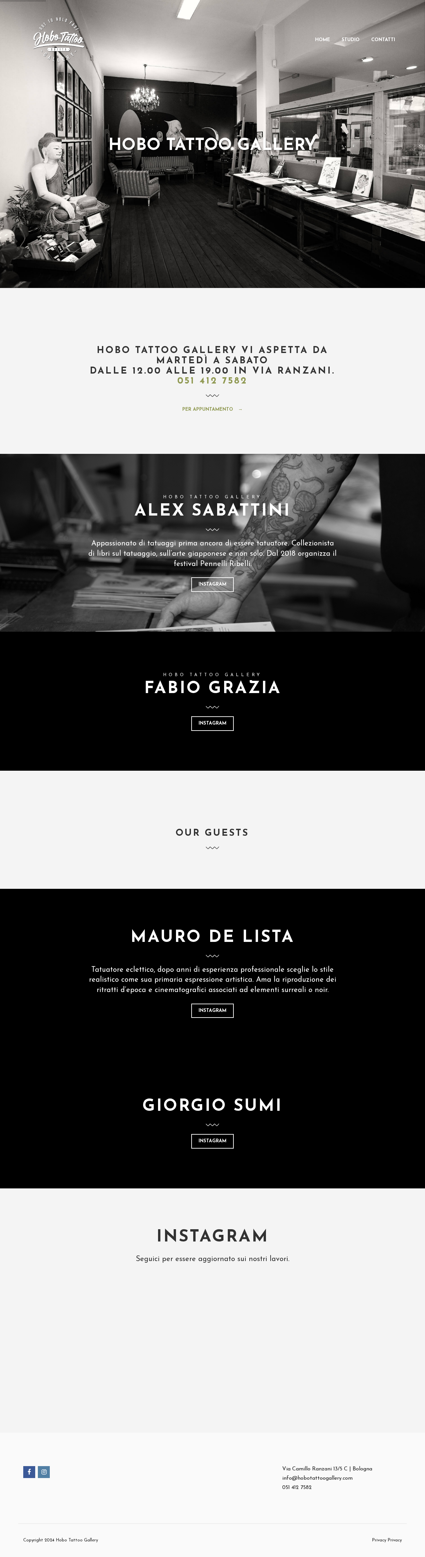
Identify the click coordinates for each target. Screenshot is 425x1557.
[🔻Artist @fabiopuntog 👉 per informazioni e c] (265, 1335)
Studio (351, 39)
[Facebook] (29, 1472)
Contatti (383, 39)
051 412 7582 (212, 381)
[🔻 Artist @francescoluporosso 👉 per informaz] (54, 1335)
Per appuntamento (208, 409)
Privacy (394, 1540)
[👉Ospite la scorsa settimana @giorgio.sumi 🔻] (371, 1335)
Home (322, 39)
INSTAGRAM (212, 584)
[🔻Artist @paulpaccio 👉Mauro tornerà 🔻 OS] (160, 1335)
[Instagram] (44, 1472)
